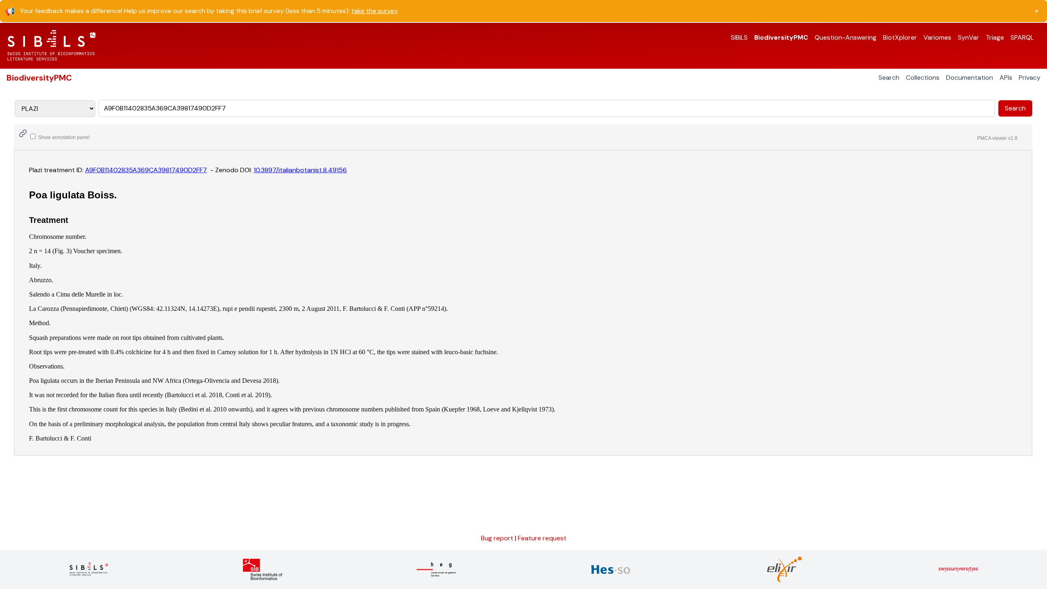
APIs (1006, 77)
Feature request (542, 538)
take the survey (374, 11)
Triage (995, 37)
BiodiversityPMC (781, 37)
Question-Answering (845, 37)
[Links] (22, 133)
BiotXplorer (900, 37)
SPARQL (1022, 37)
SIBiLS (739, 37)
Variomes (937, 37)
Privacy (1029, 77)
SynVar (968, 37)
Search (888, 77)
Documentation (969, 77)
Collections (922, 77)
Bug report (498, 538)
